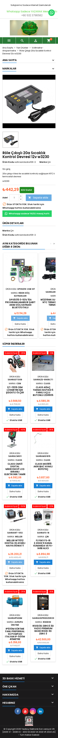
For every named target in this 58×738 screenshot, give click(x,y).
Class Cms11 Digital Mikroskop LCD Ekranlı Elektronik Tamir (14, 469)
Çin (12, 230)
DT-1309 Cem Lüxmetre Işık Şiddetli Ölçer (15, 390)
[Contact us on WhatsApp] (51, 12)
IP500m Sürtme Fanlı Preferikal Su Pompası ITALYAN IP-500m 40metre (15, 634)
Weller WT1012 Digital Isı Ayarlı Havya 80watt (15, 543)
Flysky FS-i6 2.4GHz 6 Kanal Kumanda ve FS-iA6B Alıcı (43, 544)
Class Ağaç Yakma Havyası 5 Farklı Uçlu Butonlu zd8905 (43, 391)
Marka (43, 162)
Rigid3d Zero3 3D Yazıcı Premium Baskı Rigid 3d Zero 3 (43, 629)
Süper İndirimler (13, 344)
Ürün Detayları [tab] (13, 223)
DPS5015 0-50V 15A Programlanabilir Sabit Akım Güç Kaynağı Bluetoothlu (20, 303)
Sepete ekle (38, 197)
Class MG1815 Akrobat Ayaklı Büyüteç (43, 466)
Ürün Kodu (8, 162)
